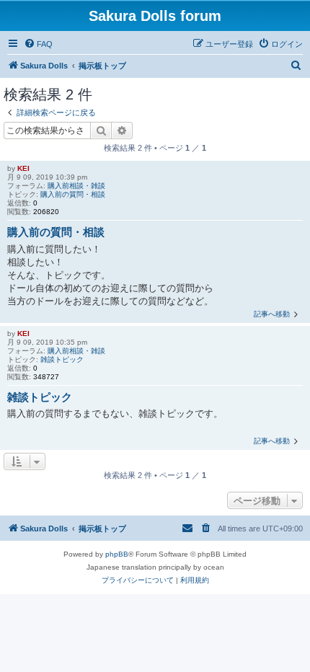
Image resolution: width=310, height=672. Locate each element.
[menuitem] (38, 44)
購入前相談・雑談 (76, 186)
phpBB (116, 554)
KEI (23, 168)
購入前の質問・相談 (72, 194)
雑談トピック (62, 359)
